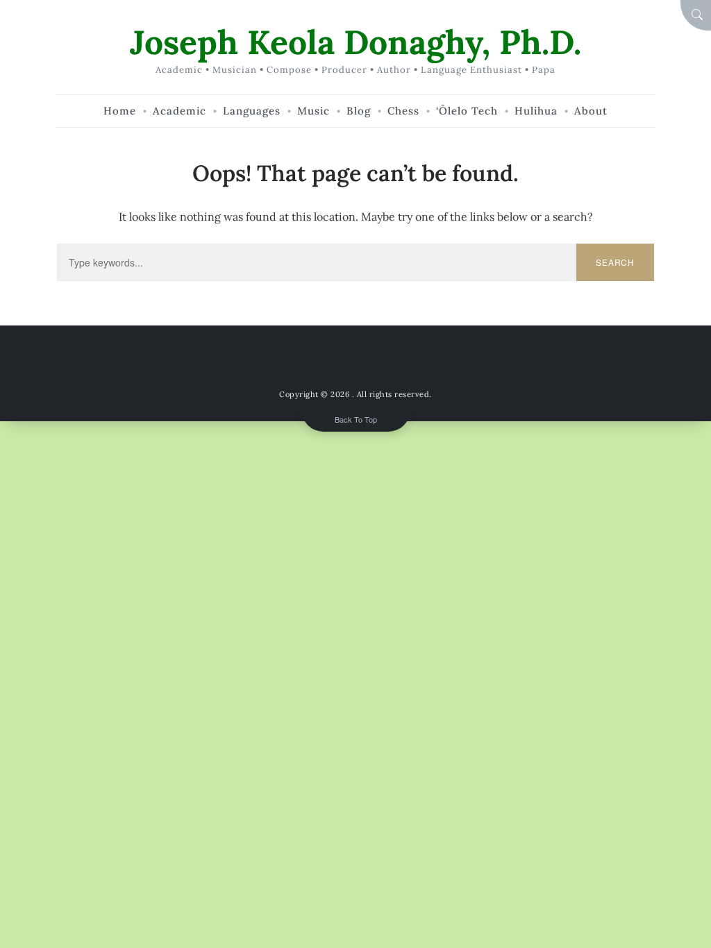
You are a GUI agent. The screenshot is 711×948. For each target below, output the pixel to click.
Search (615, 262)
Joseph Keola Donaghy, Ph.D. (355, 42)
